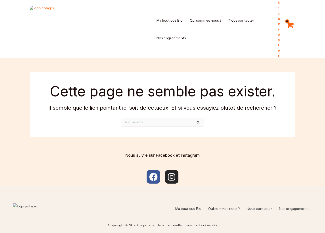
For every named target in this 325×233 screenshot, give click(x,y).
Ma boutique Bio (169, 20)
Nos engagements (171, 38)
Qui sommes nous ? (206, 20)
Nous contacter (241, 20)
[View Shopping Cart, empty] (290, 29)
